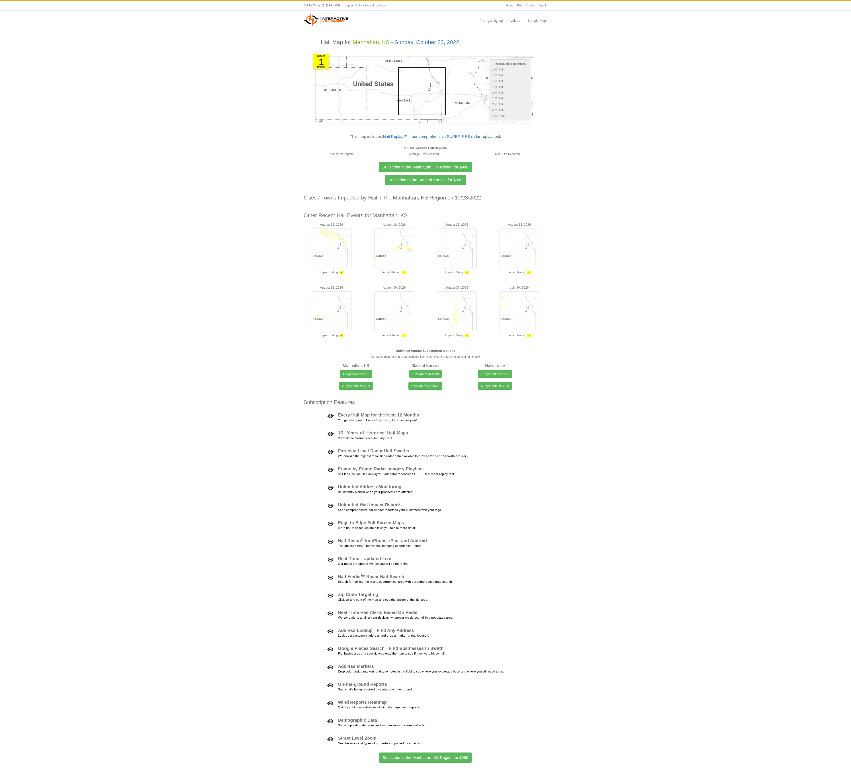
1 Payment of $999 (356, 374)
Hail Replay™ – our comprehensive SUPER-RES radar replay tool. (442, 136)
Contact (530, 5)
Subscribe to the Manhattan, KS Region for (425, 167)
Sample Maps (537, 20)
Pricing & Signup (491, 20)
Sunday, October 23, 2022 (426, 42)
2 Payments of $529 (356, 386)
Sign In (543, 5)
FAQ (519, 5)
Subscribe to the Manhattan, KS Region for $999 (425, 757)
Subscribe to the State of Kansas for (425, 180)
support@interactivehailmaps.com (365, 5)
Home (509, 5)
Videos (515, 20)
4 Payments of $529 (495, 386)
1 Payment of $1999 (495, 374)
